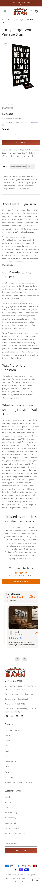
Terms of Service (12, 828)
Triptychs (8, 756)
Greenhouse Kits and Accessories (19, 782)
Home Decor (10, 777)
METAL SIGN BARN (13, 681)
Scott (14, 632)
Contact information (22, 882)
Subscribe (21, 850)
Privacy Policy (10, 818)
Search (7, 797)
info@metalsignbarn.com (24, 232)
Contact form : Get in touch (16, 699)
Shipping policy (9, 878)
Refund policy (21, 878)
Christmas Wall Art (13, 730)
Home (4, 20)
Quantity (6, 129)
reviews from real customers (18, 243)
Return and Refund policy (15, 833)
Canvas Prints (10, 761)
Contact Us (9, 807)
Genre (7, 741)
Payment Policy (11, 813)
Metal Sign (12, 20)
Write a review (21, 581)
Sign (6, 746)
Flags (7, 772)
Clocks (7, 751)
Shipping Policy (11, 823)
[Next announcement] (37, 3)
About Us (8, 802)
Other (7, 767)
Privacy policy (31, 875)
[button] (4, 11)
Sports (7, 735)
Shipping (4, 118)
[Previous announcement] (4, 3)
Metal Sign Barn (17, 875)
